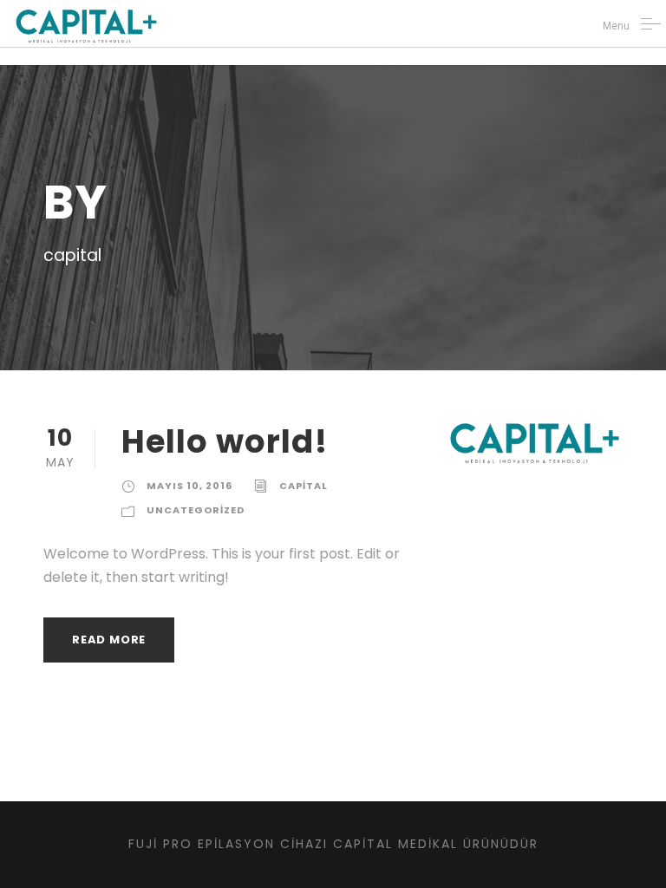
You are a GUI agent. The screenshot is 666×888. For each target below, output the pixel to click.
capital (303, 486)
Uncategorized (196, 510)
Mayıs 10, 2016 (189, 486)
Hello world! (224, 441)
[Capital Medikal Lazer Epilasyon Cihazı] (86, 26)
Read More (109, 639)
